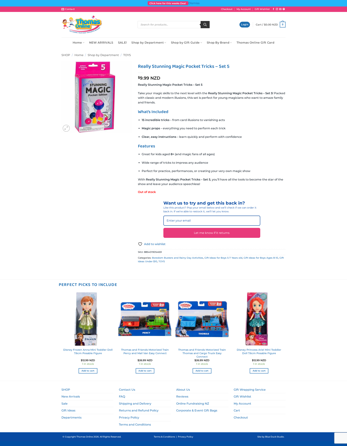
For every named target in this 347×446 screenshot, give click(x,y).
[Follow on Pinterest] (284, 9)
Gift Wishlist (262, 9)
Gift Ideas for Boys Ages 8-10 (261, 257)
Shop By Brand (218, 42)
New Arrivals (70, 396)
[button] (244, 25)
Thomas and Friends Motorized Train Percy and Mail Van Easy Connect (145, 351)
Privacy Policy (129, 417)
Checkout (226, 9)
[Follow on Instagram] (277, 9)
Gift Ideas (68, 410)
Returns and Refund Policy (138, 410)
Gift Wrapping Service (250, 389)
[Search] (205, 24)
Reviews (182, 396)
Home (77, 42)
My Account (244, 9)
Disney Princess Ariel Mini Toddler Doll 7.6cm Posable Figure (259, 351)
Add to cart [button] (88, 370)
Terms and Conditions (135, 424)
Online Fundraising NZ (192, 403)
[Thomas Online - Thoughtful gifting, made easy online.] (81, 24)
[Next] (285, 336)
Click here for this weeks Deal (168, 3)
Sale (64, 403)
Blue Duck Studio (274, 436)
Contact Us (127, 389)
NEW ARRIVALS (101, 42)
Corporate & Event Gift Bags (196, 410)
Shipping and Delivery (135, 403)
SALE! (122, 42)
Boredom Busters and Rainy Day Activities (177, 257)
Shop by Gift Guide (185, 42)
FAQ (122, 396)
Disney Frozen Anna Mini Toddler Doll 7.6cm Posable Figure (88, 351)
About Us (183, 389)
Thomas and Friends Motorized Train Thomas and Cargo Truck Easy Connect (202, 353)
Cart (237, 410)
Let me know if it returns (212, 233)
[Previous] (61, 336)
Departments (71, 417)
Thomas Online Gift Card (255, 42)
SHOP (65, 55)
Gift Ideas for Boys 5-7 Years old (223, 257)
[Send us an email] (280, 9)
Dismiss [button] (194, 3)
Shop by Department (147, 42)
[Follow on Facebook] (273, 9)
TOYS (127, 55)
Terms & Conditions (164, 436)
